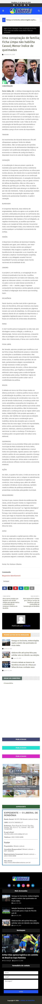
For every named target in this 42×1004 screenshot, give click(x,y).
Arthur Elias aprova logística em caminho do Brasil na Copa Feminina (20, 956)
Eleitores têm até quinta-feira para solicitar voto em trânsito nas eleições (25, 654)
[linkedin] (32, 885)
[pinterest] (24, 5)
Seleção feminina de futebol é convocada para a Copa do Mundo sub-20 (24, 910)
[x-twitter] (17, 5)
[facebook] (14, 5)
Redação (26, 626)
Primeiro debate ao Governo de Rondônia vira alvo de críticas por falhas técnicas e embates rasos (24, 664)
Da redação (7, 960)
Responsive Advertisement (11, 576)
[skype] (28, 5)
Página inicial (8, 28)
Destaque (15, 28)
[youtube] (28, 885)
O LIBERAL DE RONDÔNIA (27, 1000)
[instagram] (21, 5)
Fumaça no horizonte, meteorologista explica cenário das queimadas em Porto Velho (20, 20)
